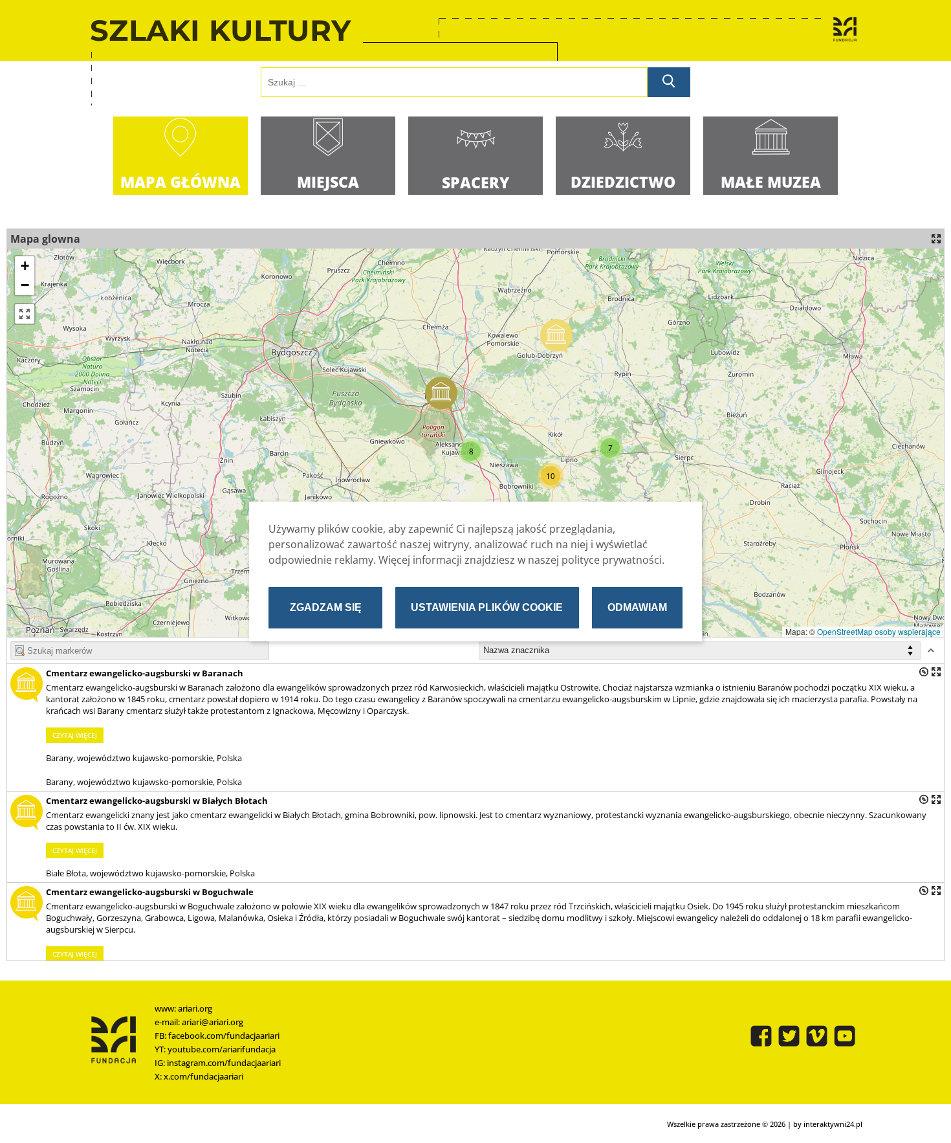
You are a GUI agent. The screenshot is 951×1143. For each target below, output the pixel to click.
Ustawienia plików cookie (487, 607)
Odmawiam (637, 607)
